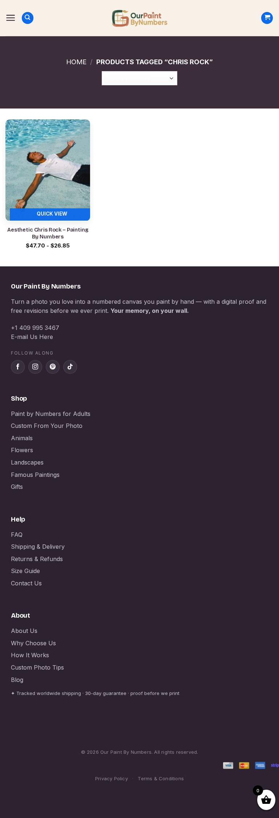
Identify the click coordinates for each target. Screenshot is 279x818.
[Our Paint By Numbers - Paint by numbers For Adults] (139, 18)
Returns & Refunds (37, 559)
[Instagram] (35, 367)
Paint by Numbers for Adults (50, 413)
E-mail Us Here (32, 336)
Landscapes (27, 462)
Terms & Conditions (161, 778)
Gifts (17, 486)
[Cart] (267, 18)
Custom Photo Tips (37, 667)
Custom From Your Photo (46, 425)
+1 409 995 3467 (35, 327)
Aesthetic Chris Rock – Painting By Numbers (47, 233)
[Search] (27, 18)
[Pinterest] (53, 367)
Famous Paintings (35, 474)
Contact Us (26, 583)
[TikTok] (70, 367)
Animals (22, 438)
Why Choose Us (33, 643)
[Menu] (10, 18)
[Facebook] (18, 367)
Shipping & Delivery (38, 546)
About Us (24, 630)
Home (76, 62)
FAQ (17, 534)
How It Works (30, 655)
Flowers (22, 450)
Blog (17, 679)
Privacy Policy (111, 778)
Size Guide (25, 570)
